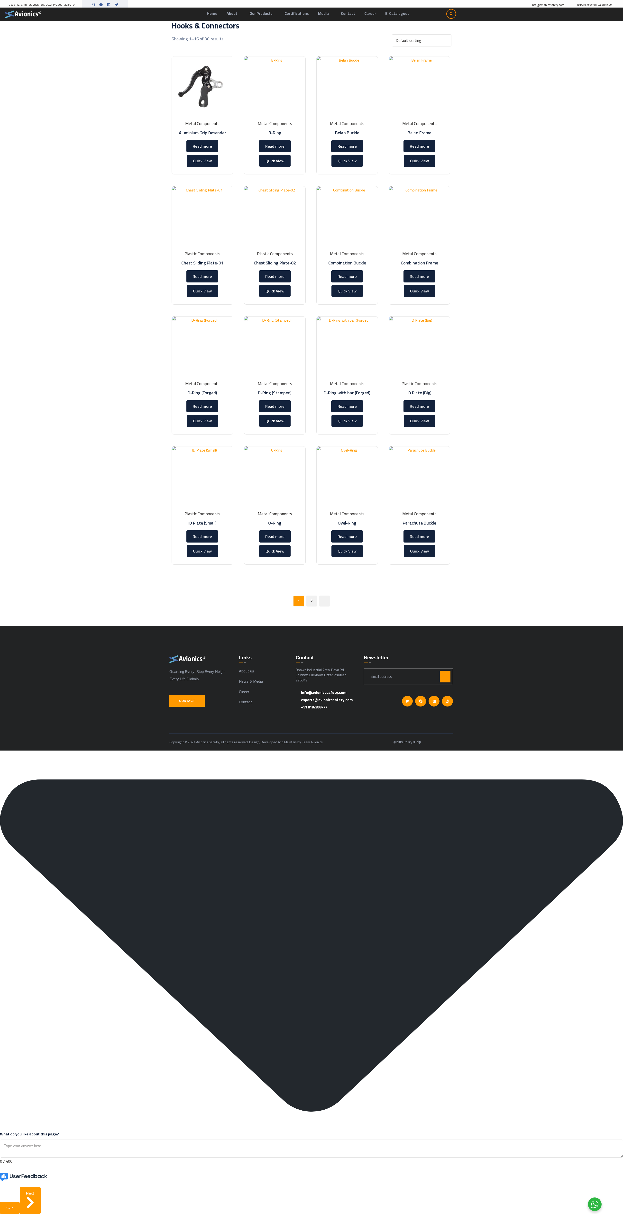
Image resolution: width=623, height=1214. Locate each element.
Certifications (296, 13)
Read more (202, 146)
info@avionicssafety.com (548, 5)
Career (370, 13)
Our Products (261, 13)
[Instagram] (93, 4)
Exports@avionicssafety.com (595, 5)
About (232, 13)
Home (212, 13)
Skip (9, 1208)
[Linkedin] (108, 4)
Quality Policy (402, 742)
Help (417, 742)
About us (246, 671)
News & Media (251, 681)
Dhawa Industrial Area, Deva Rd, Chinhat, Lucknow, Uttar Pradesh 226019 (321, 675)
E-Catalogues (397, 13)
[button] (451, 14)
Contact (348, 13)
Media (323, 13)
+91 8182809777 (314, 707)
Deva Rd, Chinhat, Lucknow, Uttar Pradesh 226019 (41, 5)
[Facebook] (101, 4)
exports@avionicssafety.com (327, 699)
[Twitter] (116, 4)
